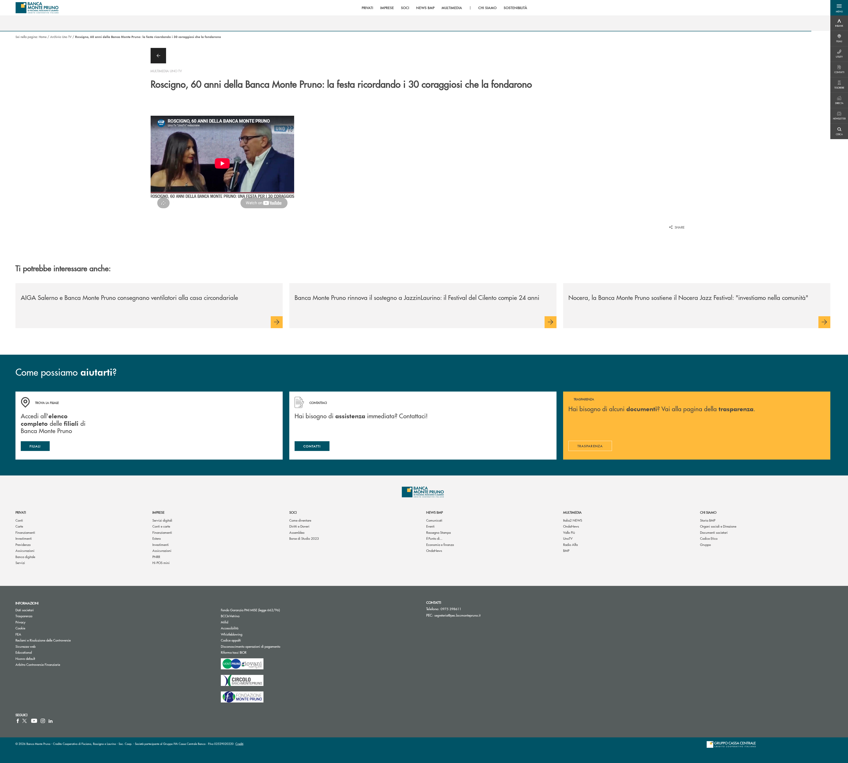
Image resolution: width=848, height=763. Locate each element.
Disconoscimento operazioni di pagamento (250, 646)
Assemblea (296, 532)
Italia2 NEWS (572, 520)
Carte (19, 526)
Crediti (239, 744)
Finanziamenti (25, 532)
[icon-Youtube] (34, 721)
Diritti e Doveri (299, 526)
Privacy (20, 622)
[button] (839, 7)
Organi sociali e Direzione (718, 526)
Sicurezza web (25, 646)
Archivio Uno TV (61, 36)
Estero (156, 538)
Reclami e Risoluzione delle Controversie (43, 640)
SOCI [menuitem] (405, 8)
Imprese (158, 512)
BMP (566, 550)
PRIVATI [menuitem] (367, 8)
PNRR (156, 556)
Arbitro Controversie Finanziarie (54, 664)
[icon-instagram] (43, 721)
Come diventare (300, 520)
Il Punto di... (434, 538)
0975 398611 (451, 608)
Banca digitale (25, 556)
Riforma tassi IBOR (250, 652)
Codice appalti (247, 640)
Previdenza (22, 544)
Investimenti (23, 538)
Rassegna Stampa (438, 532)
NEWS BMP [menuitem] (425, 8)
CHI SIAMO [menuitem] (487, 8)
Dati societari (24, 610)
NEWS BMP (434, 512)
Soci (293, 512)
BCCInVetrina (230, 615)
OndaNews (434, 550)
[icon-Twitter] (25, 721)
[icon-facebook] (18, 721)
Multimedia (572, 512)
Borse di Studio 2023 (304, 538)
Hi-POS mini (161, 562)
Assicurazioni (24, 550)
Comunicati (434, 520)
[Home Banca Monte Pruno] (37, 7)
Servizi (20, 562)
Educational (23, 652)
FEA (18, 634)
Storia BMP (707, 520)
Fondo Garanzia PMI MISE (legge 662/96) (267, 610)
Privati (20, 512)
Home (43, 36)
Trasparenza (23, 615)
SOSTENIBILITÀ (515, 8)
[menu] (444, 7)
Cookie (20, 628)
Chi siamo (708, 512)
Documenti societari (714, 532)
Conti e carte (161, 526)
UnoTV (568, 538)
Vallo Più (569, 532)
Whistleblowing (231, 634)
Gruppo (705, 544)
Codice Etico (708, 538)
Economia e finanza (440, 544)
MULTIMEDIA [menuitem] (452, 8)
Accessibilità (229, 628)
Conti (19, 520)
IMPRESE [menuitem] (387, 8)
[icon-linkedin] (50, 721)
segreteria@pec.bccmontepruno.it (457, 615)
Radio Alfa (570, 544)
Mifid (224, 622)
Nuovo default (25, 658)
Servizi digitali (162, 520)
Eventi (430, 526)
